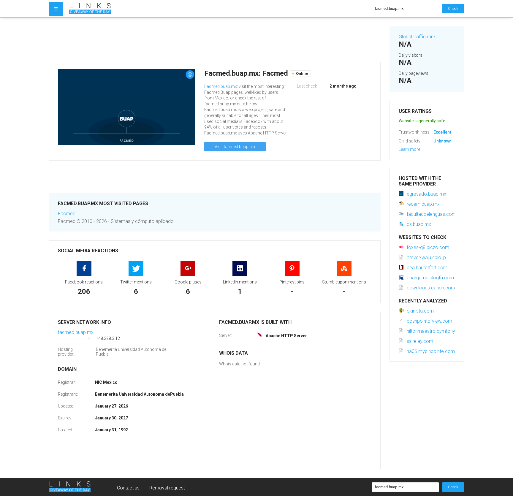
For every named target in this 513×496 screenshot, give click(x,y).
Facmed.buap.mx (220, 86)
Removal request (167, 488)
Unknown (442, 141)
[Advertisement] (215, 39)
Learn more (409, 149)
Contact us (128, 488)
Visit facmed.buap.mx (235, 146)
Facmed (66, 213)
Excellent (442, 132)
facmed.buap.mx (76, 332)
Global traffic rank (417, 36)
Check (453, 8)
